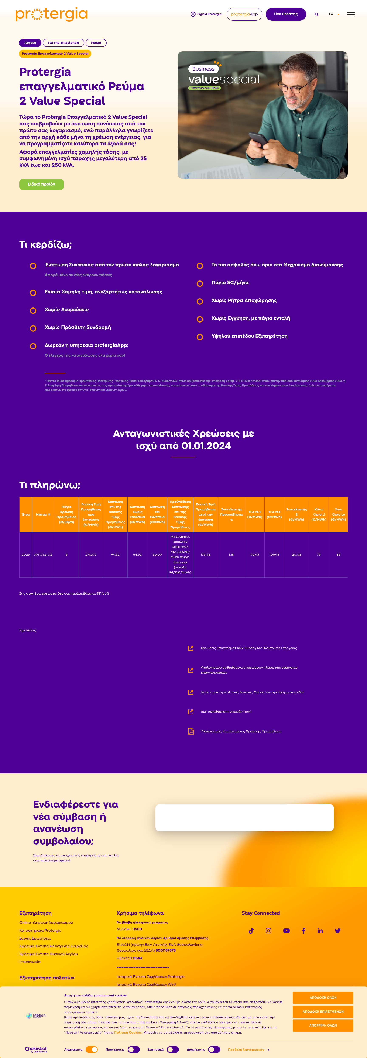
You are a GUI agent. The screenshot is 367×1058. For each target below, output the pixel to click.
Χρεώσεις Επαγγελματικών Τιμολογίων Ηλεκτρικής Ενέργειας (249, 648)
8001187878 (166, 950)
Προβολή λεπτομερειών (246, 1049)
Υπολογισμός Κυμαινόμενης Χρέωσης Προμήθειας (241, 731)
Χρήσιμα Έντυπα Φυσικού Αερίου (48, 954)
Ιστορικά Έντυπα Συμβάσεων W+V (146, 984)
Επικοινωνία (30, 962)
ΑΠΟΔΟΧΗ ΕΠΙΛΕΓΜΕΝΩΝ (323, 1011)
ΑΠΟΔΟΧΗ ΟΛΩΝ (323, 997)
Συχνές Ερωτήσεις (35, 938)
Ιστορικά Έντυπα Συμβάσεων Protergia (151, 977)
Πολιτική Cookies (128, 1032)
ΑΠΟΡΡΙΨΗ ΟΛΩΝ (323, 1025)
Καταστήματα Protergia (40, 930)
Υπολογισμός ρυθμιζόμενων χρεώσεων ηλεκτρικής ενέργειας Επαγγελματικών (249, 670)
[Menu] (351, 14)
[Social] (251, 931)
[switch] (134, 1049)
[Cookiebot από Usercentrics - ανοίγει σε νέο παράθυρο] (36, 1050)
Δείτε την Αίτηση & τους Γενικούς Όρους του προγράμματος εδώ (252, 692)
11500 (137, 929)
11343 (137, 958)
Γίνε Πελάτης (286, 14)
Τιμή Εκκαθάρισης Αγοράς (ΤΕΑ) (226, 711)
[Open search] (316, 14)
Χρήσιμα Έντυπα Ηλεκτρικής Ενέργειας (53, 946)
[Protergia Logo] (51, 14)
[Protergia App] (244, 14)
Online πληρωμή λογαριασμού (46, 922)
